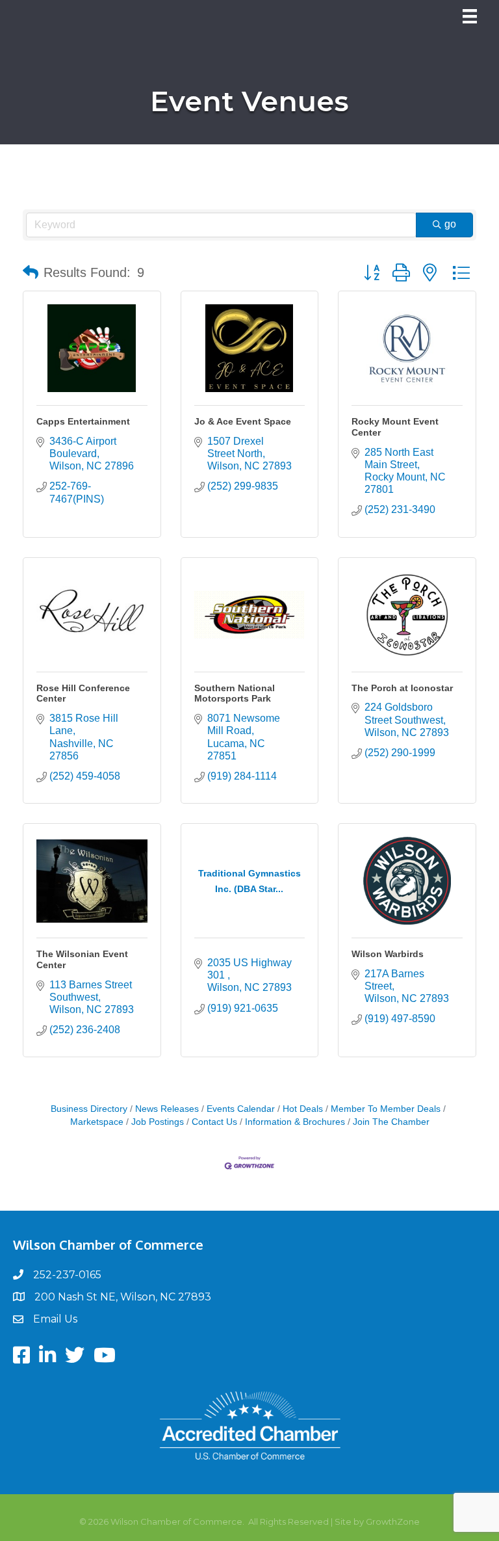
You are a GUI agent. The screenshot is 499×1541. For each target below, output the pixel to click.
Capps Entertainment (83, 421)
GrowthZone (393, 1521)
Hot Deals (303, 1109)
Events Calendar (241, 1109)
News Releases (167, 1109)
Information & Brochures (295, 1122)
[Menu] (470, 16)
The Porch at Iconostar (402, 688)
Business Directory (89, 1109)
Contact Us (214, 1122)
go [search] (450, 224)
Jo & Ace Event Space (242, 421)
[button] (30, 272)
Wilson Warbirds (388, 954)
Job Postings (157, 1122)
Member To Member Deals (386, 1109)
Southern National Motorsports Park (234, 693)
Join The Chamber (391, 1122)
